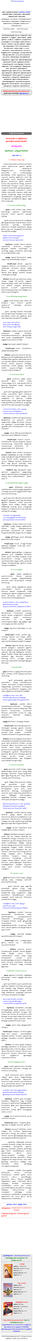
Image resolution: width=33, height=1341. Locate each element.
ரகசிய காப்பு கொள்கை (20, 1338)
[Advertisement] (16, 113)
